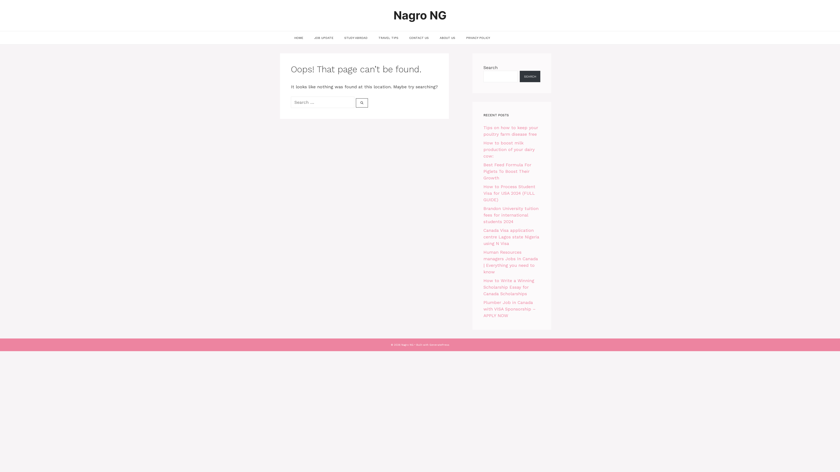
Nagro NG (420, 15)
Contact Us (419, 38)
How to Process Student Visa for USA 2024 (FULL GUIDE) (509, 193)
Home (298, 38)
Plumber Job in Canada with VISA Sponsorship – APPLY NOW (509, 309)
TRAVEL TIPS (388, 38)
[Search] (362, 103)
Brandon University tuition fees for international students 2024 (511, 215)
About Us (447, 38)
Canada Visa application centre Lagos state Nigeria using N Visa (511, 237)
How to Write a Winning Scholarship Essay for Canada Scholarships (508, 287)
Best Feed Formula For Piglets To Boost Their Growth (507, 171)
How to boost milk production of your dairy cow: (509, 149)
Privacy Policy (478, 38)
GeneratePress (439, 344)
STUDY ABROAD (356, 38)
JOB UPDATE (323, 38)
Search (490, 67)
